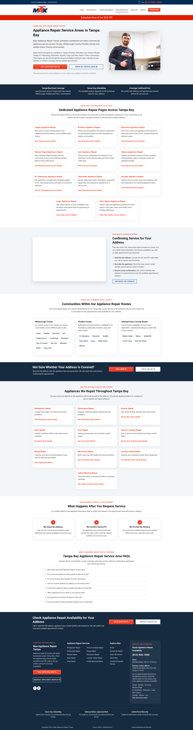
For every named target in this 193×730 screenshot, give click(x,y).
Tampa (38, 333)
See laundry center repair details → (134, 460)
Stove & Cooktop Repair (131, 430)
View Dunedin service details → (133, 188)
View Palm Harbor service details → (113, 215)
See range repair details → (44, 462)
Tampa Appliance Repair (45, 127)
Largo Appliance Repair (66, 201)
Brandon (46, 333)
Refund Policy (107, 727)
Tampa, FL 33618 (138, 670)
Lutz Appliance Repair (87, 152)
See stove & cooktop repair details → (135, 441)
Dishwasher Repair (86, 408)
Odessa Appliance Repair (132, 152)
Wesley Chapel (128, 336)
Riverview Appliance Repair (133, 127)
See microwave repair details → (90, 460)
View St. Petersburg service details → (49, 190)
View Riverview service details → (134, 141)
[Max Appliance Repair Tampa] (40, 9)
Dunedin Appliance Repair (132, 177)
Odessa (138, 336)
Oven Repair (83, 430)
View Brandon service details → (90, 141)
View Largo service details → (67, 215)
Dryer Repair (39, 430)
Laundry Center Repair (130, 451)
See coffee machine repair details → (92, 484)
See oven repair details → (88, 441)
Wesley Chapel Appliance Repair (49, 152)
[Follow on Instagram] (39, 688)
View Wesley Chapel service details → (49, 166)
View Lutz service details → (88, 166)
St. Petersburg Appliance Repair (48, 177)
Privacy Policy (97, 727)
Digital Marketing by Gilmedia (141, 727)
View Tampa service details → (46, 141)
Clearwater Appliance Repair (90, 177)
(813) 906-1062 (153, 2)
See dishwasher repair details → (90, 419)
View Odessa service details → (133, 166)
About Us (134, 10)
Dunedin (105, 336)
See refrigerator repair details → (46, 419)
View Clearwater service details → (91, 190)
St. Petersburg (84, 336)
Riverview (55, 333)
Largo (93, 341)
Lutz (63, 333)
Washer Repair (127, 408)
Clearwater (96, 336)
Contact (143, 10)
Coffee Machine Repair (87, 473)
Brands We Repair (106, 10)
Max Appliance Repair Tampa (63, 727)
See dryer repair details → (44, 441)
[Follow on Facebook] (35, 688)
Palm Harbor (83, 341)
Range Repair (40, 451)
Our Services (91, 10)
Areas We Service (121, 10)
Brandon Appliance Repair (89, 127)
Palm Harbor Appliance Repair (113, 201)
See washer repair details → (132, 417)
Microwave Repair (85, 451)
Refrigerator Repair (42, 408)
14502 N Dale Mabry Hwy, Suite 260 (144, 668)
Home (82, 10)
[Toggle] (45, 570)
